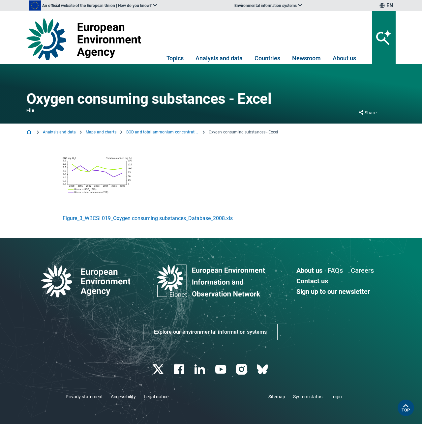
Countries (267, 58)
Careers (362, 270)
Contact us (312, 281)
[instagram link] (242, 369)
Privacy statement (84, 396)
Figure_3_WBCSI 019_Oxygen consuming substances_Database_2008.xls (148, 218)
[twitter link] (158, 369)
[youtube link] (221, 369)
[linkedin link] (200, 369)
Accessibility (123, 396)
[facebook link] (179, 369)
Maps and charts (101, 132)
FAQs (335, 270)
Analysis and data (219, 58)
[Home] (29, 132)
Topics (175, 58)
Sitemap (276, 396)
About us (344, 58)
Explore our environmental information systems (210, 332)
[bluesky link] (263, 369)
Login (336, 396)
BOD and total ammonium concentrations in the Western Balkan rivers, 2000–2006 (162, 132)
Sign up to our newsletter (333, 292)
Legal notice (156, 396)
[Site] (86, 39)
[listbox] (93, 5)
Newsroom (306, 58)
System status (307, 396)
